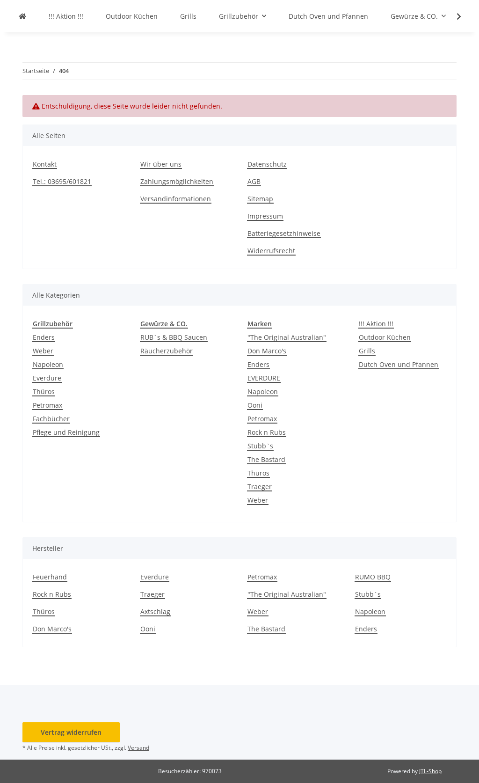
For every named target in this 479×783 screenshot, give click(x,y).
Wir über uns (160, 164)
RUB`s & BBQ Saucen (173, 337)
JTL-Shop (430, 771)
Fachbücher (51, 418)
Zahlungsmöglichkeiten (176, 181)
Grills (367, 350)
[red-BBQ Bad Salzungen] (22, 16)
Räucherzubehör (166, 350)
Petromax (47, 405)
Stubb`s (260, 445)
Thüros (44, 391)
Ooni (254, 405)
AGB (254, 181)
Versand (138, 748)
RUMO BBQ (373, 576)
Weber (43, 350)
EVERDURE (263, 377)
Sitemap (260, 198)
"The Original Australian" (286, 337)
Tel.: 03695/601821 (62, 181)
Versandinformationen (175, 198)
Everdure (47, 377)
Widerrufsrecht (271, 250)
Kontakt (45, 164)
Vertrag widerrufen (71, 732)
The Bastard (266, 459)
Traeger (259, 486)
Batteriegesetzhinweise (283, 233)
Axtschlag (155, 611)
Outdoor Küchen (385, 337)
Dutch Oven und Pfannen (398, 364)
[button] (453, 16)
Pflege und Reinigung (66, 432)
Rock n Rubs (266, 432)
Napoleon (48, 364)
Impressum (265, 216)
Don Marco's (266, 350)
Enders (44, 337)
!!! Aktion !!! (376, 323)
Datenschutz (267, 164)
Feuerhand (50, 576)
